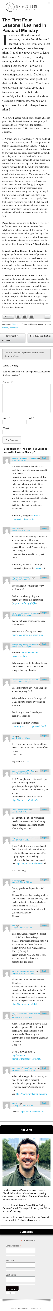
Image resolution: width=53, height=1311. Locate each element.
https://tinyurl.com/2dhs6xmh (23, 837)
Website (6, 428)
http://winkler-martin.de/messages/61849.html (29, 1013)
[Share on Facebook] (18, 316)
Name (6, 417)
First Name (11, 1260)
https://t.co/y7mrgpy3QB (21, 577)
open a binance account (21, 809)
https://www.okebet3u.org (32, 1111)
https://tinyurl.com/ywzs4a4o (23, 971)
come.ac (15, 528)
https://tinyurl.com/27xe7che (23, 771)
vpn (13, 736)
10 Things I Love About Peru (10, 338)
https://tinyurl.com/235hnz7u (25, 800)
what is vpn (16, 880)
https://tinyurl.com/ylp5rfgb (24, 1003)
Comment (8, 317)
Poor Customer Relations (40, 338)
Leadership (13, 327)
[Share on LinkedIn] (31, 316)
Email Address (13, 1245)
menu (49, 3)
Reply (44, 458)
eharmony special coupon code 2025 (25, 679)
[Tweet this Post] (24, 316)
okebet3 (15, 1103)
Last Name (11, 1275)
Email (30, 417)
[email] (47, 316)
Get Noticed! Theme (35, 1308)
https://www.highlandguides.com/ (25, 1068)
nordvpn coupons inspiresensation (25, 458)
